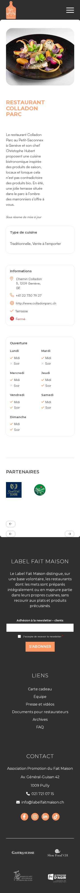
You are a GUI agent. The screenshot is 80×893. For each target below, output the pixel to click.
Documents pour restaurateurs (40, 712)
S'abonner (40, 646)
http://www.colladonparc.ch (32, 303)
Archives (40, 719)
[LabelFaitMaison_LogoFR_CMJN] (33, 10)
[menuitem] (68, 10)
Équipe (40, 697)
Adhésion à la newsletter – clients (40, 620)
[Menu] (68, 10)
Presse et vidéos (40, 704)
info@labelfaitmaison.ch (43, 802)
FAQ (40, 727)
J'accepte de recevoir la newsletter (43, 636)
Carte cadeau (40, 689)
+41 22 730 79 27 (28, 295)
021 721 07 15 (43, 794)
